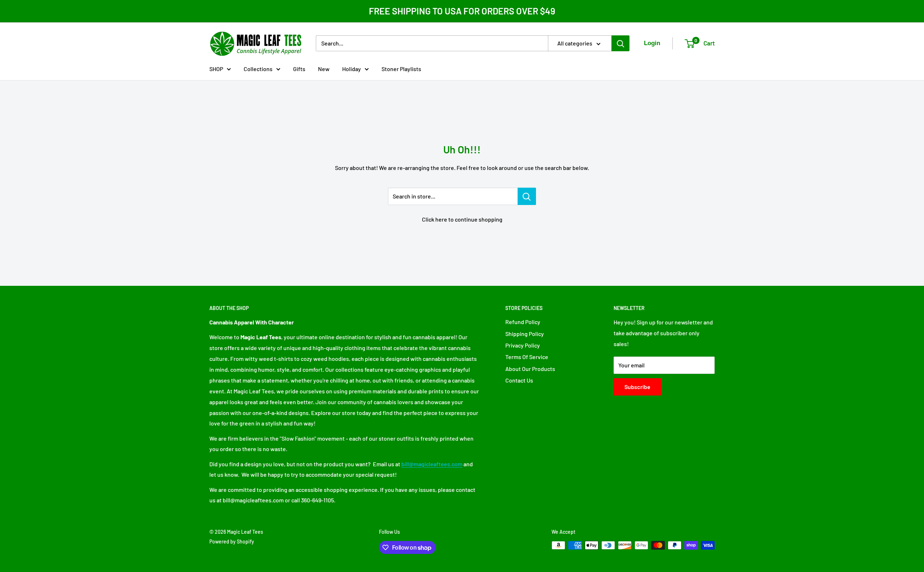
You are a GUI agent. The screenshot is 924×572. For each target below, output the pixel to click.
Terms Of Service (526, 356)
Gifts (299, 68)
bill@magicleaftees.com (431, 463)
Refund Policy (522, 321)
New (324, 68)
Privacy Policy (522, 345)
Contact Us (519, 380)
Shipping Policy (524, 333)
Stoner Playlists (401, 68)
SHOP (216, 68)
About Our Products (530, 368)
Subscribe (637, 386)
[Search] (620, 43)
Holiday (351, 68)
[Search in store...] (527, 196)
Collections (258, 68)
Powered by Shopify (231, 541)
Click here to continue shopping (462, 219)
